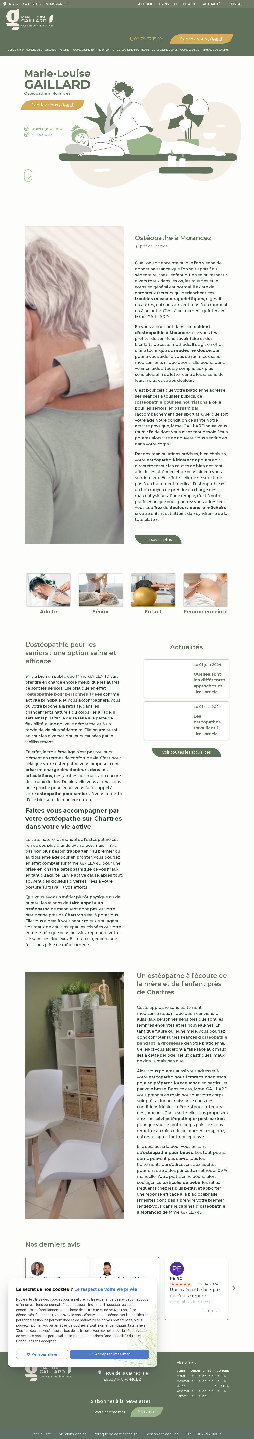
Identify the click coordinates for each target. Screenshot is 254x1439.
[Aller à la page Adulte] (48, 590)
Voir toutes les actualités (186, 752)
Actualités (212, 4)
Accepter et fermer (112, 1354)
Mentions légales (72, 1434)
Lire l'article (206, 692)
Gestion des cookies (161, 1434)
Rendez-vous (193, 39)
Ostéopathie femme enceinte (93, 49)
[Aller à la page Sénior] (101, 590)
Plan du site (42, 1434)
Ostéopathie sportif (164, 49)
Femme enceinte (205, 612)
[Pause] (15, 188)
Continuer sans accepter (36, 1341)
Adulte (48, 612)
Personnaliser (45, 1354)
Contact (236, 4)
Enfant (153, 612)
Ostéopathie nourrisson (132, 49)
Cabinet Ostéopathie (178, 4)
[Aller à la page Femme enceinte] (205, 590)
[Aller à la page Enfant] (153, 590)
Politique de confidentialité (116, 1434)
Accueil (145, 4)
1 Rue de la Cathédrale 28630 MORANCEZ (37, 4)
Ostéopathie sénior (58, 49)
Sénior (101, 612)
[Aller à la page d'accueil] (29, 19)
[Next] (234, 1288)
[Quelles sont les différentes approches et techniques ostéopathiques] (168, 678)
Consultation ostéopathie (24, 49)
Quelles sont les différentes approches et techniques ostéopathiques (210, 686)
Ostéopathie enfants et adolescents (204, 49)
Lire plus (211, 1310)
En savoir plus (158, 539)
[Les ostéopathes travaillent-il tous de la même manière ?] (168, 720)
